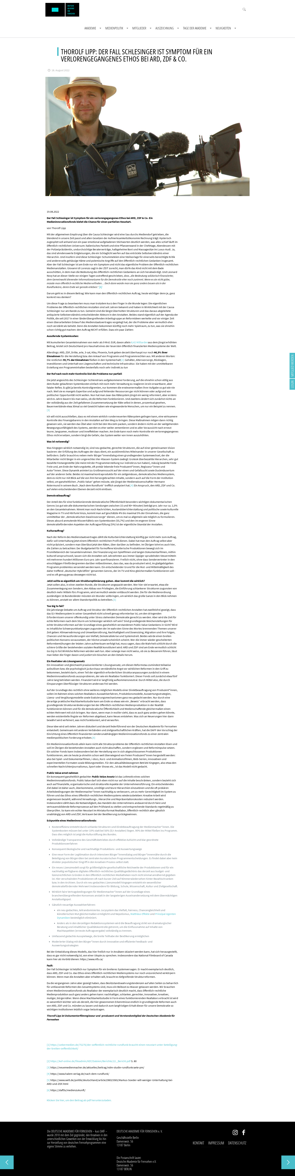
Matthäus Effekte (140, 914)
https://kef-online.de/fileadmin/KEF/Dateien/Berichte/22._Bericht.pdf (90, 1061)
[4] (131, 485)
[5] (114, 599)
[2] (122, 360)
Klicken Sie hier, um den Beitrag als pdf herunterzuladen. (79, 1100)
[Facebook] (244, 1133)
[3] (48, 410)
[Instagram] (235, 1133)
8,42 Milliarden (139, 342)
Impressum (216, 1143)
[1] (48, 1044)
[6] (93, 737)
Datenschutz (237, 1143)
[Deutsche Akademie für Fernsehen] (62, 9)
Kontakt (198, 1143)
